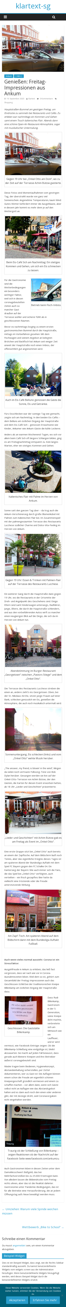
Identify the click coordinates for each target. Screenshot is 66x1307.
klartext (31, 98)
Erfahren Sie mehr (45, 1300)
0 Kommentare (46, 98)
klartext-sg (33, 5)
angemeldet (19, 1245)
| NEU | (19, 76)
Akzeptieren (17, 1300)
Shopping (8, 102)
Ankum (9, 76)
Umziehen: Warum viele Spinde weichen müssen (30, 1211)
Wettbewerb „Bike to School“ (43, 1227)
